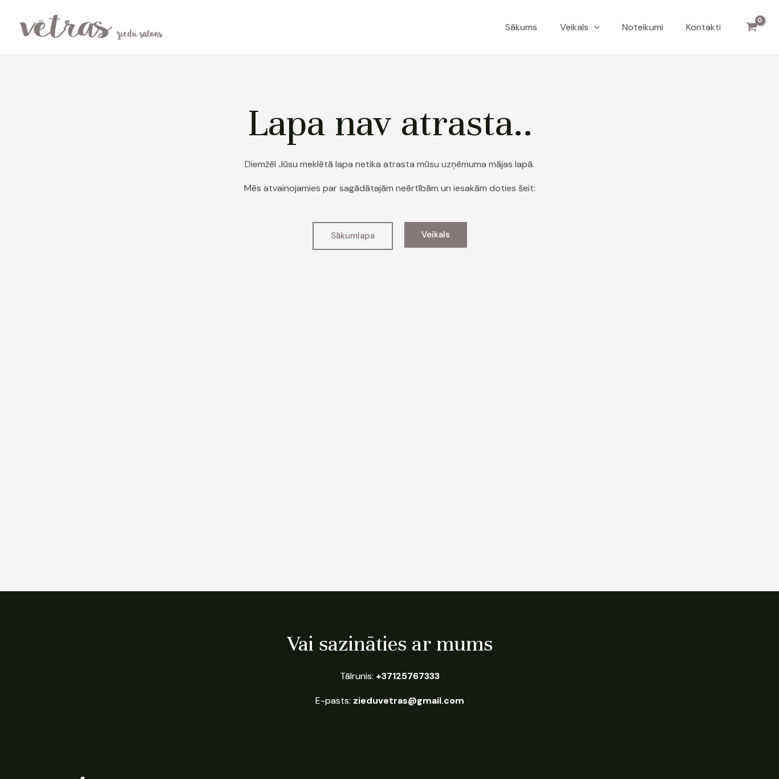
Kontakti (703, 27)
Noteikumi (642, 27)
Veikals (574, 27)
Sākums (521, 27)
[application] (594, 27)
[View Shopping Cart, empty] (751, 27)
